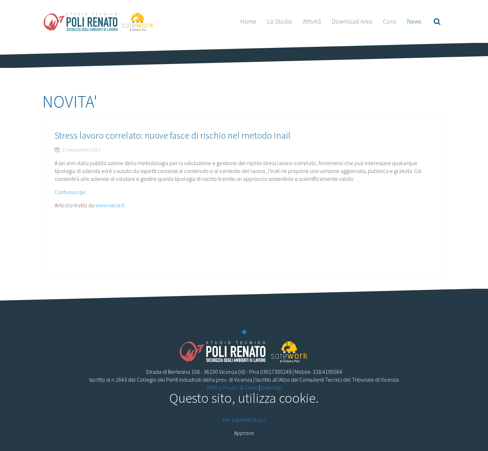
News (414, 21)
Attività (312, 21)
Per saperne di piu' (244, 419)
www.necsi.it (109, 205)
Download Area (352, 21)
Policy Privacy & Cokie (232, 387)
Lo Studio (279, 21)
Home (248, 21)
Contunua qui (70, 191)
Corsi (389, 21)
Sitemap (271, 387)
